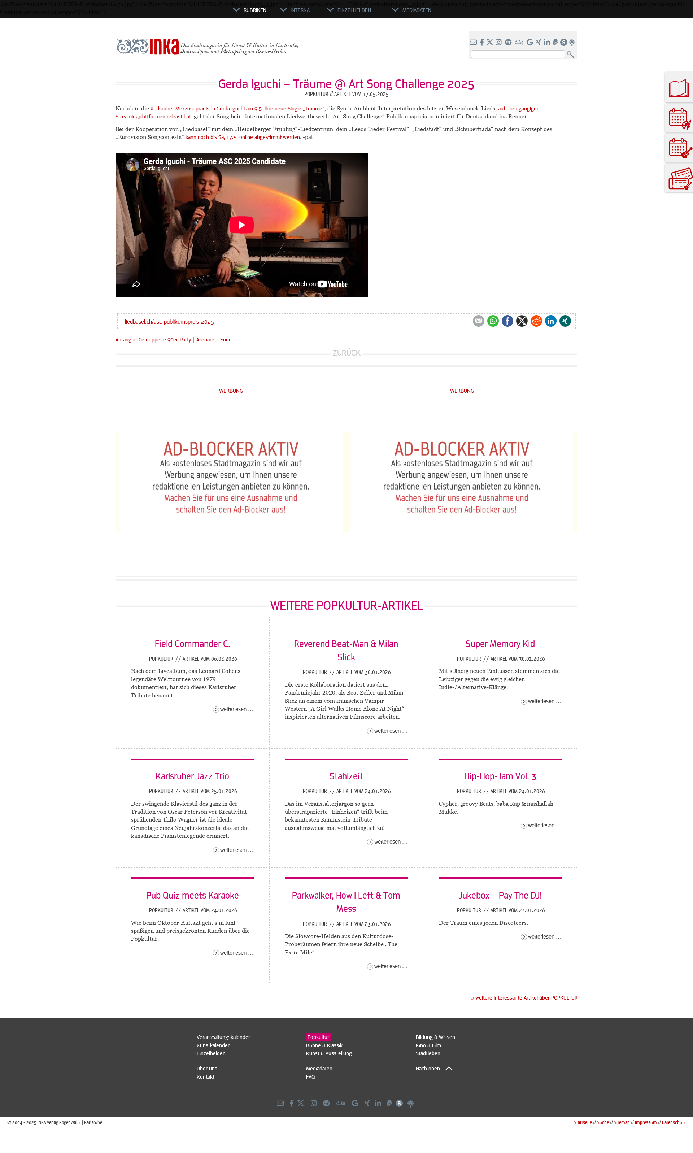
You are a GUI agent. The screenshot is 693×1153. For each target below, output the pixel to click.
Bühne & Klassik (324, 1045)
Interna (300, 9)
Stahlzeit (346, 775)
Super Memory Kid (500, 643)
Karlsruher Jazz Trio (192, 775)
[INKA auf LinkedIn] (548, 42)
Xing (565, 321)
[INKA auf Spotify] (509, 42)
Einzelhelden (211, 1053)
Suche (603, 1122)
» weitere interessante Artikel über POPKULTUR (524, 997)
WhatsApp (493, 321)
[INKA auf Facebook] (482, 42)
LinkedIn (551, 321)
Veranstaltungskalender (223, 1037)
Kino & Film (428, 1045)
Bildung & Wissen (435, 1037)
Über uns (207, 1068)
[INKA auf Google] (531, 42)
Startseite (583, 1122)
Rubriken (255, 9)
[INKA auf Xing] (539, 42)
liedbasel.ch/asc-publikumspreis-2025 (169, 321)
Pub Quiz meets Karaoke (192, 894)
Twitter (522, 321)
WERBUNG (231, 390)
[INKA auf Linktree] (572, 43)
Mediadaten (319, 1068)
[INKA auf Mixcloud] (520, 42)
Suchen (572, 54)
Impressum (646, 1122)
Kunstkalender (213, 1045)
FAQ (310, 1076)
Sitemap (622, 1122)
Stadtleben (428, 1053)
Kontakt (205, 1076)
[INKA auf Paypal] (556, 42)
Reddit (536, 321)
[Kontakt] (474, 42)
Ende (226, 339)
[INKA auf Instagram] (499, 42)
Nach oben (428, 1068)
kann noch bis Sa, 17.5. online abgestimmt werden (243, 137)
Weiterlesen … (237, 708)
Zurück (347, 352)
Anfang (123, 339)
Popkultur (162, 658)
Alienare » (207, 339)
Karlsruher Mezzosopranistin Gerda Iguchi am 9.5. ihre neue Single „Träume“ (237, 108)
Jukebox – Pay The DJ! (500, 894)
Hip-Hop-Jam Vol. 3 (500, 775)
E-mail (478, 321)
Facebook (507, 321)
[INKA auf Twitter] (489, 43)
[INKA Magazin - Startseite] (200, 13)
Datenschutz (674, 1122)
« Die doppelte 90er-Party (163, 339)
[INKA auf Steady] (563, 43)
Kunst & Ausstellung (329, 1053)
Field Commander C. (192, 643)
